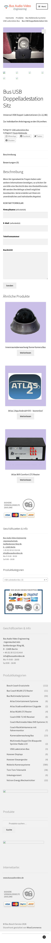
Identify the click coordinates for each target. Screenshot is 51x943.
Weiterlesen (25, 352)
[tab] (25, 155)
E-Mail (11, 223)
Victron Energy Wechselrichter (21, 780)
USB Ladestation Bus (11, 21)
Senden (9, 285)
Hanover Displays (15, 754)
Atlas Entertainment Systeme (24, 701)
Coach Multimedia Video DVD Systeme (27, 722)
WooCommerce (34, 927)
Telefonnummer (11, 236)
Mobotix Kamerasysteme (18, 764)
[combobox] (25, 580)
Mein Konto (8, 938)
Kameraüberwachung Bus (22, 735)
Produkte (20, 18)
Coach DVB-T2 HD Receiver (22, 717)
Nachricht (8, 250)
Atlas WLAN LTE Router (21, 711)
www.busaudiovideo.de (13, 877)
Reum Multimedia (20, 133)
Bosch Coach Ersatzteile (18, 685)
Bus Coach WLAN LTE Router (20, 690)
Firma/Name (14, 209)
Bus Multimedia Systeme (36, 18)
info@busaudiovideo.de (13, 553)
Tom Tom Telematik (16, 770)
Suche (9, 829)
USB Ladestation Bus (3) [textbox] (24, 580)
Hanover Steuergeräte (17, 759)
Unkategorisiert (14, 775)
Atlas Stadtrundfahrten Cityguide (25, 706)
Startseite (10, 18)
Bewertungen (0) (11, 162)
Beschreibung (9, 154)
